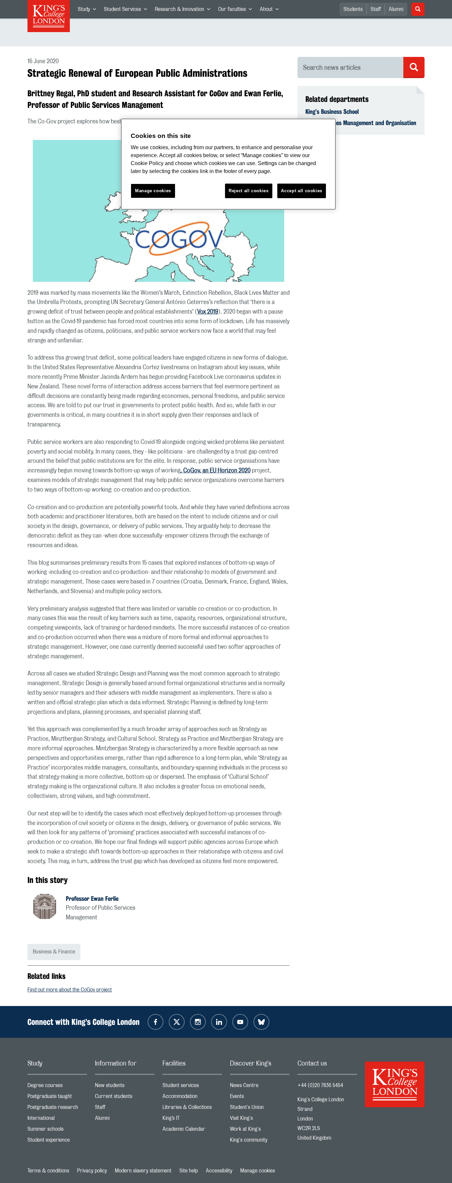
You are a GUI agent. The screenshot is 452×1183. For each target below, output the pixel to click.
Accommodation (192, 1098)
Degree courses (57, 1087)
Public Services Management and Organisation (360, 122)
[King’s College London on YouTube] (240, 1022)
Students (353, 9)
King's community (260, 1141)
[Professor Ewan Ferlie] (48, 907)
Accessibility (219, 1170)
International (57, 1120)
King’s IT (192, 1120)
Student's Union (260, 1109)
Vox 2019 (207, 312)
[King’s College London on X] (177, 1022)
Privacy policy (92, 1170)
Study (89, 11)
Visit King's (260, 1120)
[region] (228, 164)
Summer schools (57, 1130)
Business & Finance (54, 951)
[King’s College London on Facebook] (155, 1022)
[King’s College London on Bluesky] (261, 1022)
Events (260, 1098)
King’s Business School (332, 111)
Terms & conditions (48, 1170)
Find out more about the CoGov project (69, 989)
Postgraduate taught (57, 1098)
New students (125, 1087)
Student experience (57, 1141)
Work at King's (260, 1130)
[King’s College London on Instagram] (198, 1022)
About (271, 11)
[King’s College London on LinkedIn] (219, 1022)
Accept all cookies (301, 190)
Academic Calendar (192, 1130)
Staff (376, 9)
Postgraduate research (57, 1109)
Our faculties (237, 11)
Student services (192, 1087)
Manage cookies (257, 1170)
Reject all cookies (249, 190)
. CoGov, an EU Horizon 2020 (215, 471)
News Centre (260, 1087)
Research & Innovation (184, 11)
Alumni (396, 9)
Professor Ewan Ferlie (92, 898)
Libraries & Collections (192, 1109)
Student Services (127, 11)
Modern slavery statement (143, 1170)
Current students (125, 1098)
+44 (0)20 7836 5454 (320, 1085)
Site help (188, 1170)
